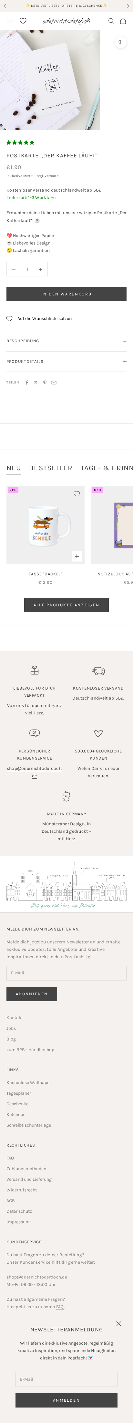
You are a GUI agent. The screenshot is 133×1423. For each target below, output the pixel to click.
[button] (20, 142)
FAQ (10, 1158)
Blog (11, 1039)
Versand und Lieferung (29, 1179)
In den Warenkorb (66, 294)
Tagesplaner (18, 1093)
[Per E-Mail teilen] (53, 382)
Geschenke (17, 1104)
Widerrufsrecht (21, 1190)
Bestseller (51, 468)
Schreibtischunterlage (28, 1125)
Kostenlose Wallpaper (28, 1082)
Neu (13, 468)
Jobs (11, 1028)
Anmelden (66, 1400)
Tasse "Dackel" (45, 574)
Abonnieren (32, 993)
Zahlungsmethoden (26, 1168)
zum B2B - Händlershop (30, 1049)
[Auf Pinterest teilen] (44, 382)
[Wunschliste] (23, 21)
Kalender (15, 1114)
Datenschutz (19, 1211)
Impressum (18, 1222)
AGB (10, 1200)
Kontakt (14, 1017)
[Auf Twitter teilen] (35, 382)
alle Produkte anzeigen (66, 604)
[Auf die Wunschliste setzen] (77, 494)
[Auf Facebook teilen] (26, 382)
